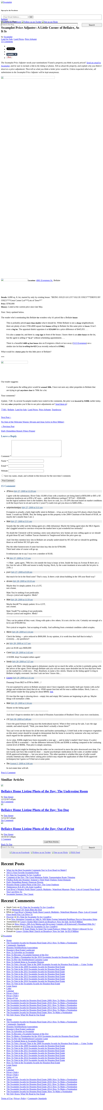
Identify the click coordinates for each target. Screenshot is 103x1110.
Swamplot (8, 37)
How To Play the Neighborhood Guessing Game (27, 959)
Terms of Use (12, 998)
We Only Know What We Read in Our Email (25, 1015)
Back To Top (6, 844)
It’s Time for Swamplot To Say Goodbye (23, 875)
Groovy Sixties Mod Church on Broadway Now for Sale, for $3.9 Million (51, 922)
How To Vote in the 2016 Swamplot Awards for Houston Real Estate (35, 981)
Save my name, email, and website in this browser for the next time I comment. (37, 476)
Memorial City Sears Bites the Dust (27, 910)
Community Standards (15, 945)
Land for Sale (7, 39)
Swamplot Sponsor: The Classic (20, 894)
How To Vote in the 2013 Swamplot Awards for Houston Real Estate (35, 976)
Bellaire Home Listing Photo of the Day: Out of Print (37, 828)
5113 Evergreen (79, 343)
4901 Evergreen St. (44, 280)
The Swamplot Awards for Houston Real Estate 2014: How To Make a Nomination (41, 1010)
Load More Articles (51, 842)
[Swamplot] (6, 2)
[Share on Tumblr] (11, 54)
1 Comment (6, 839)
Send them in (61, 404)
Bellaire (4, 19)
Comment (6, 456)
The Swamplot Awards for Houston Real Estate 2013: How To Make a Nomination (41, 1008)
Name (4, 461)
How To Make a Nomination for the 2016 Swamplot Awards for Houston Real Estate (42, 957)
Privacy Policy (12, 993)
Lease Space (11, 986)
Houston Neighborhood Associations (22, 947)
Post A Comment (8, 772)
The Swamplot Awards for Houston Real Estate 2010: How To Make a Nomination (41, 1003)
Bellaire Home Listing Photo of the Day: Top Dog (35, 810)
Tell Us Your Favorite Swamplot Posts (22, 872)
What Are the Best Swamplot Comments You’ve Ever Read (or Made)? (36, 870)
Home (9, 940)
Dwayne (10, 917)
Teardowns (56, 409)
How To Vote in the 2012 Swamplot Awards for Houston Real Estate (35, 974)
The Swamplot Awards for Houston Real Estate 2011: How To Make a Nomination (41, 1005)
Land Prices (19, 39)
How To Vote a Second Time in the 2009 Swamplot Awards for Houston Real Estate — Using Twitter (49, 964)
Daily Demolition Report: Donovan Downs (24, 882)
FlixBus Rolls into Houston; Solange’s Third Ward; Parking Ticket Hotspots (38, 880)
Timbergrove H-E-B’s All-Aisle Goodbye (24, 887)
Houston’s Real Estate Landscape (20, 950)
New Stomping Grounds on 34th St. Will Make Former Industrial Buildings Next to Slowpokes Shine (54, 919)
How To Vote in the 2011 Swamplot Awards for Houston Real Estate (35, 971)
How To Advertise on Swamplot (20, 952)
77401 (3, 409)
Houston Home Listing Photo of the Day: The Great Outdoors (32, 884)
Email (4, 466)
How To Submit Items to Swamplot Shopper (25, 962)
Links (8, 988)
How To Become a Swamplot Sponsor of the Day (27, 955)
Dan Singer (8, 797)
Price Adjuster (31, 39)
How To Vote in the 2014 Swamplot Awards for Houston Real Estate (35, 979)
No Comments (7, 802)
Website (4, 471)
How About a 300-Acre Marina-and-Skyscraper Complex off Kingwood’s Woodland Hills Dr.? (55, 924)
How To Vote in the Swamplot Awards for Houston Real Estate (33, 984)
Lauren (9, 678)
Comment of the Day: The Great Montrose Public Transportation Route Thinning (40, 877)
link (51, 692)
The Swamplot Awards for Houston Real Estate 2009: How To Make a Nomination (41, 1000)
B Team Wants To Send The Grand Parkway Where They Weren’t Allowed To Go (58, 929)
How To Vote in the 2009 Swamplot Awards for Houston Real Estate (35, 967)
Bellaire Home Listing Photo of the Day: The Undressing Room (44, 791)
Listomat (10, 991)
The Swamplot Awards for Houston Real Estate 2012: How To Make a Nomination (41, 943)
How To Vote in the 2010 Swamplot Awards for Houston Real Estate (35, 969)
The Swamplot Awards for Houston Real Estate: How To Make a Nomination (39, 1012)
